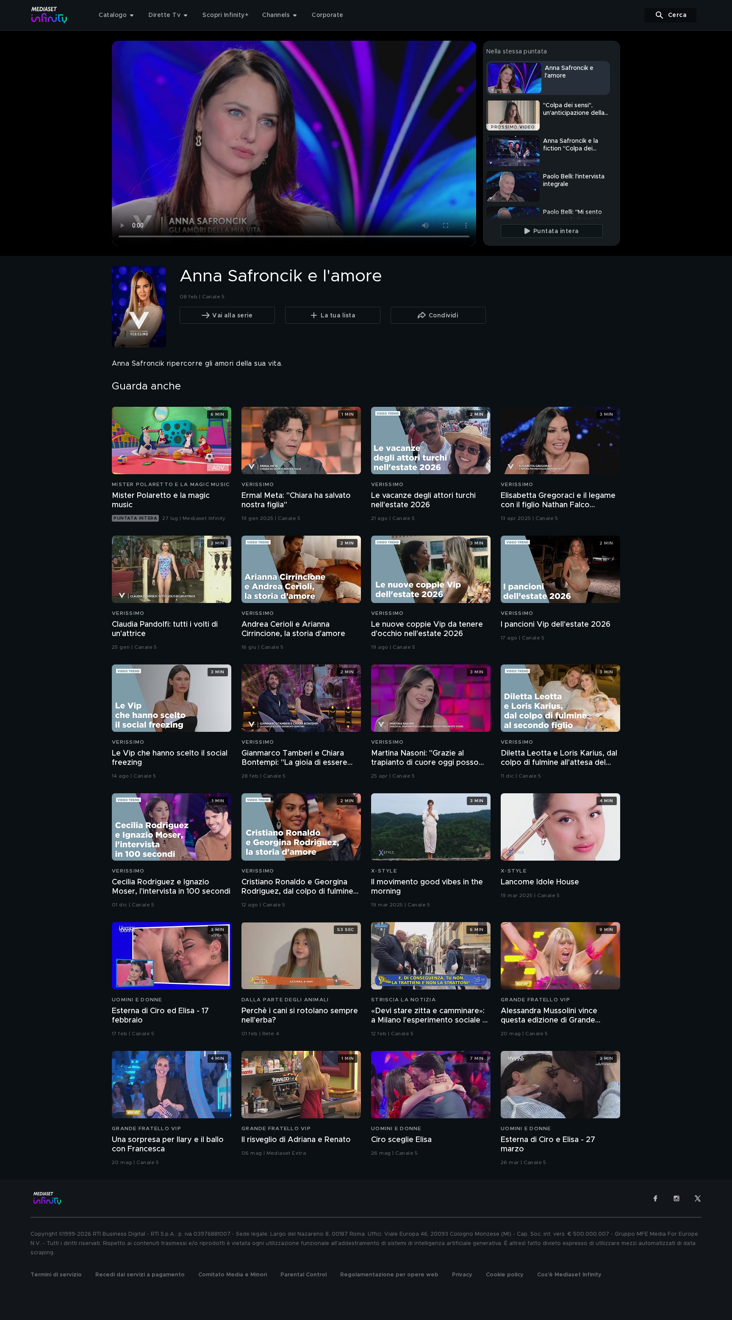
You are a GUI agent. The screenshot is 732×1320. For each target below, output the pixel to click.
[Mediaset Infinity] (49, 15)
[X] (698, 1198)
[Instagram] (676, 1198)
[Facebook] (655, 1198)
